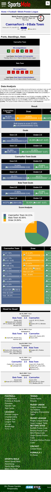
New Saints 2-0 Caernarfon (24, 56)
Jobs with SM (10, 477)
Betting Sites (37, 425)
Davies (42, 320)
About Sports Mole (12, 461)
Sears (32, 338)
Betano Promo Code (38, 431)
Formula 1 (36, 452)
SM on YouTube (11, 483)
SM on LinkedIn (11, 481)
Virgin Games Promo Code (39, 436)
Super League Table (38, 423)
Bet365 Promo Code (38, 428)
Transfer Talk (10, 406)
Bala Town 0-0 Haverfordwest (24, 77)
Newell (16, 338)
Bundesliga (9, 426)
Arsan (31, 364)
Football (10, 396)
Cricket (34, 446)
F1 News (34, 455)
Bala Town (20, 63)
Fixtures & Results (12, 401)
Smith (32, 366)
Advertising (9, 464)
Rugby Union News (38, 407)
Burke (10, 324)
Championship (11, 417)
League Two (10, 422)
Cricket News (36, 449)
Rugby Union (37, 405)
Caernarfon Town (20, 42)
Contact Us (9, 471)
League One (10, 419)
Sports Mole (12, 459)
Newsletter (9, 474)
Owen (31, 336)
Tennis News (35, 399)
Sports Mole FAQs (12, 466)
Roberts (16, 381)
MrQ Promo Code (37, 433)
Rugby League (38, 418)
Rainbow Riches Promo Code (40, 441)
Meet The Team (11, 469)
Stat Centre (9, 408)
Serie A (8, 429)
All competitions (19, 48)
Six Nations (35, 410)
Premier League (11, 414)
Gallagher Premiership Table (39, 413)
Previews (9, 403)
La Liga (8, 424)
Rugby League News (39, 421)
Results (33, 401)
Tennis (33, 396)
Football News (11, 399)
